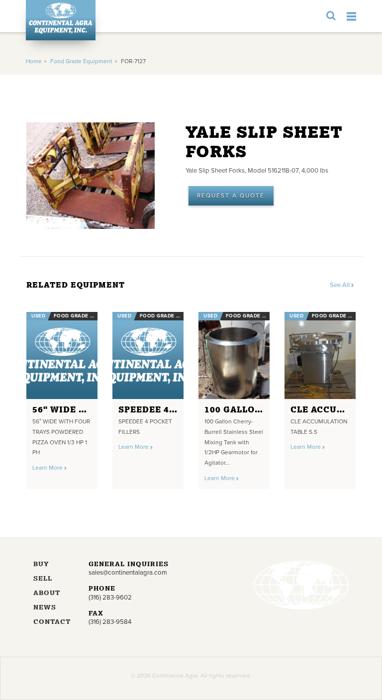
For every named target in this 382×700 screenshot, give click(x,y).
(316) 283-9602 (110, 597)
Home (34, 61)
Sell (42, 579)
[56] (61, 355)
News (44, 607)
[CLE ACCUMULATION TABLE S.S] (320, 355)
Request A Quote (231, 195)
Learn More (48, 467)
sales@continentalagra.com (128, 573)
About (46, 593)
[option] (62, 397)
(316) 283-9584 (110, 622)
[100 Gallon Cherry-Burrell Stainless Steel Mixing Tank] (234, 355)
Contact (52, 622)
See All (340, 285)
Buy (41, 564)
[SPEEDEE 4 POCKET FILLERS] (148, 355)
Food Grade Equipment (81, 61)
